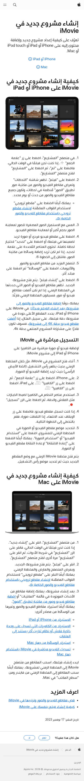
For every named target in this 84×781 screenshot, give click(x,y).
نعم (44, 737)
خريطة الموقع (35, 774)
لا (29, 737)
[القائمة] (5, 5)
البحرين (77, 762)
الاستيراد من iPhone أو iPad (50, 619)
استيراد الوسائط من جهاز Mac (49, 643)
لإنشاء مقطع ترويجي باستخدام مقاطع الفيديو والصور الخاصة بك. (42, 213)
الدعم (68, 750)
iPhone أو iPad (44, 59)
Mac (44, 67)
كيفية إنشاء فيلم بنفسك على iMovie (47, 707)
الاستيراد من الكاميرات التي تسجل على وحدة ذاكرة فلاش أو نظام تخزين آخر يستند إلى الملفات (38, 631)
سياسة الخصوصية (72, 774)
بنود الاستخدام (53, 774)
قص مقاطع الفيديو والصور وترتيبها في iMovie (42, 700)
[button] (15, 5)
